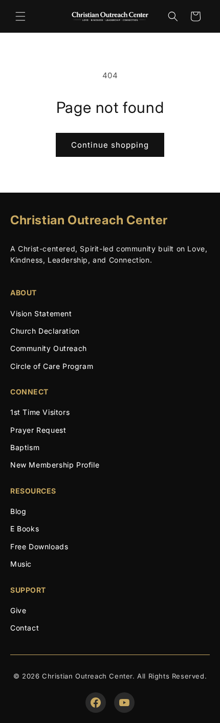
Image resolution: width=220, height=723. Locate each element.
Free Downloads (39, 546)
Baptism (24, 447)
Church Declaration (45, 330)
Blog (18, 511)
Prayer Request (38, 430)
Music (21, 563)
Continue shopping (110, 145)
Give (18, 610)
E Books (24, 528)
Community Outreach (48, 348)
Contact (24, 627)
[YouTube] (124, 702)
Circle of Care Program (51, 366)
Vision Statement (41, 313)
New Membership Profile (54, 464)
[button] (20, 16)
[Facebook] (95, 702)
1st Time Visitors (40, 412)
